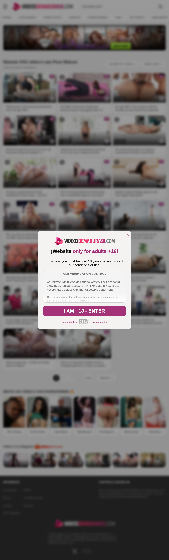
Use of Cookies (69, 322)
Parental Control (98, 322)
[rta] (84, 323)
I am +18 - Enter (84, 310)
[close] (127, 235)
